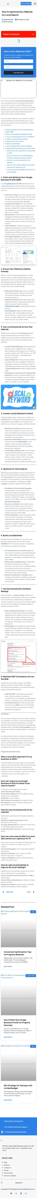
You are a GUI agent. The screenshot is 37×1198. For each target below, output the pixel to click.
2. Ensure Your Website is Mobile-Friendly (18, 134)
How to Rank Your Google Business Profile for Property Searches (17, 1022)
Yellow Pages (12, 555)
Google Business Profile (13, 184)
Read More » (8, 966)
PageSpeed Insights (12, 306)
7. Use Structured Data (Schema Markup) (18, 146)
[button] (35, 3)
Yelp (31, 875)
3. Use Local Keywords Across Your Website (19, 137)
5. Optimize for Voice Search (14, 141)
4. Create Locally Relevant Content (16, 139)
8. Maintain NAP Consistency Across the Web (20, 148)
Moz (18, 705)
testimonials (22, 441)
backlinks (4, 544)
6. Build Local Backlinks (12, 144)
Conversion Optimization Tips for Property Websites (17, 953)
